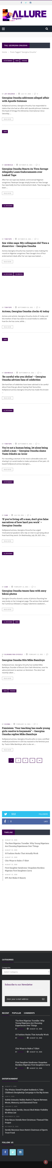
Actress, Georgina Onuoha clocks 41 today (25, 311)
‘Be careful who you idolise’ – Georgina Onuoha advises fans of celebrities (24, 378)
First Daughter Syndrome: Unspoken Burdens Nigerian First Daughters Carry (32, 1063)
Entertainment (8, 61)
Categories (6, 967)
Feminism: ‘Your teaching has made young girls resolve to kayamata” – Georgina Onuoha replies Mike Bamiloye (26, 731)
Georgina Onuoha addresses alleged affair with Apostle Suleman (25, 99)
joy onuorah (9, 94)
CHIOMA (7, 724)
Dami (6, 515)
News (17, 61)
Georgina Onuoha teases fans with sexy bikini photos (24, 592)
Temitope (8, 239)
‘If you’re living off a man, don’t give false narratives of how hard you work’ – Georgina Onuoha (25, 522)
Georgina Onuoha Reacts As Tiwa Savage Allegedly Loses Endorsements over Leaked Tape (25, 172)
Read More (7, 119)
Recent (5, 1013)
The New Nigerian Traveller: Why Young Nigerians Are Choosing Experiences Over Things (25, 34)
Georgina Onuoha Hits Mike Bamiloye (23, 660)
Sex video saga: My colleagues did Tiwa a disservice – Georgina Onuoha (25, 244)
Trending (24, 61)
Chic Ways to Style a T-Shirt (27, 1048)
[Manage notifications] (46, 1162)
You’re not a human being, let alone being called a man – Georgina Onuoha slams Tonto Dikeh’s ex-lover (25, 451)
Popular (16, 1013)
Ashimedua (8, 165)
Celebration (19, 274)
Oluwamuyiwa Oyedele (13, 654)
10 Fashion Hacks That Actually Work (32, 1034)
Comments (29, 1013)
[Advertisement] (26, 787)
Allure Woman (8, 206)
